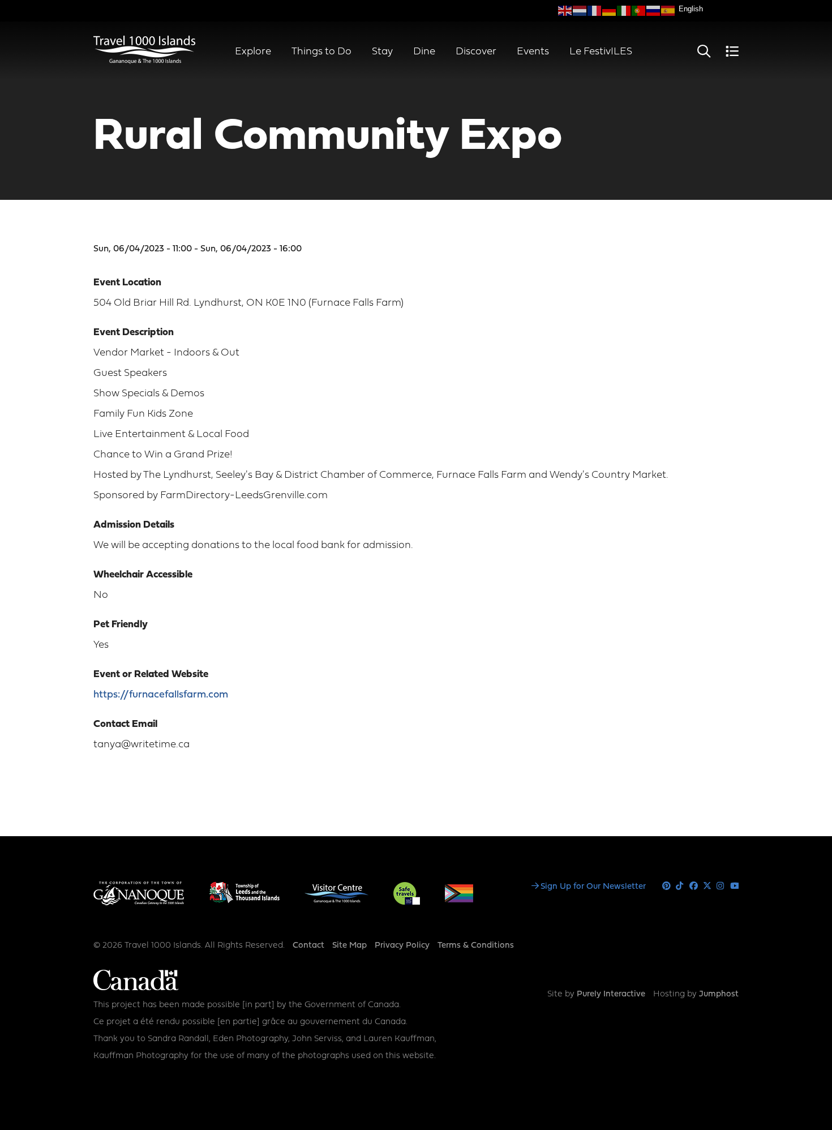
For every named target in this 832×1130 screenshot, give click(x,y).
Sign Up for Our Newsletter (593, 887)
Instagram (721, 886)
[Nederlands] (580, 10)
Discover (476, 51)
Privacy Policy (402, 945)
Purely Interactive (611, 994)
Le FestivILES (600, 51)
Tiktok (680, 886)
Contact (308, 945)
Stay (382, 51)
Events (533, 51)
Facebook (693, 886)
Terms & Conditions (476, 945)
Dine (424, 51)
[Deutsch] (609, 10)
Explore (253, 51)
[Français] (594, 10)
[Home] (144, 61)
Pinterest (666, 886)
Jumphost (719, 994)
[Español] (668, 10)
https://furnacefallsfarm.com (160, 695)
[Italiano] (624, 10)
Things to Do (321, 51)
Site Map (349, 945)
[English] (565, 10)
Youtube (734, 886)
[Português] (639, 10)
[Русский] (653, 10)
